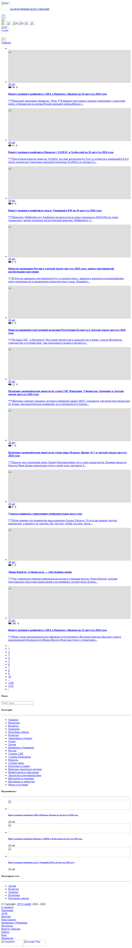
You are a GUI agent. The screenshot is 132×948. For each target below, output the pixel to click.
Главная (6, 42)
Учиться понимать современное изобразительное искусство (45, 513)
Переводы (7, 938)
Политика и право (19, 766)
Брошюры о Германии (21, 747)
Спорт (12, 741)
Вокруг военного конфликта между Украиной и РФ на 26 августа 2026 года (55, 210)
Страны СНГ (16, 753)
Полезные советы (18, 732)
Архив (12, 744)
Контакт (6, 916)
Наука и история (18, 784)
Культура (13, 735)
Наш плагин (8, 919)
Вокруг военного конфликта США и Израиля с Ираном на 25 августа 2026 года (57, 630)
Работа (5, 931)
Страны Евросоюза (19, 756)
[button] (4, 20)
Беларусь (13, 725)
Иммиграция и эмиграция (23, 772)
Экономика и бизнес (20, 738)
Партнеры (7, 910)
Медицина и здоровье (21, 778)
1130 (11, 682)
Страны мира (16, 762)
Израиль (13, 759)
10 (9, 676)
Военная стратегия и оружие (25, 769)
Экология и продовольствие (24, 775)
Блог (4, 935)
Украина (13, 719)
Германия (13, 728)
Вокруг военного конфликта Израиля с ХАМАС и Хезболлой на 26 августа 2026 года (60, 152)
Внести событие (10, 928)
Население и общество (21, 781)
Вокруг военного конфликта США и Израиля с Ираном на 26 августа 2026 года (57, 93)
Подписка (7, 925)
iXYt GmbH (23, 904)
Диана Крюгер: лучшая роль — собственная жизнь (40, 572)
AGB (4, 913)
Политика (14, 722)
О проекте (7, 907)
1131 (11, 685)
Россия (12, 750)
